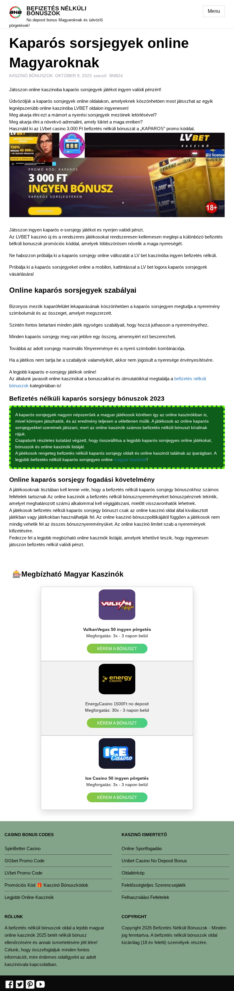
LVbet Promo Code (23, 872)
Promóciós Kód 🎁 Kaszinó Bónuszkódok (46, 885)
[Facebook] (9, 984)
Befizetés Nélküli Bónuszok (56, 10)
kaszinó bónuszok (31, 75)
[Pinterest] (30, 984)
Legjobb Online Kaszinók (29, 897)
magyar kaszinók (130, 459)
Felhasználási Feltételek (145, 897)
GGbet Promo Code (24, 860)
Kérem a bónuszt (117, 648)
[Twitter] (20, 984)
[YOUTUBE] (40, 984)
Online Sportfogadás (142, 848)
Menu (214, 11)
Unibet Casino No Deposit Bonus (154, 860)
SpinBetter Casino (23, 848)
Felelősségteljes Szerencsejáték (154, 885)
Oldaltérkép (133, 872)
